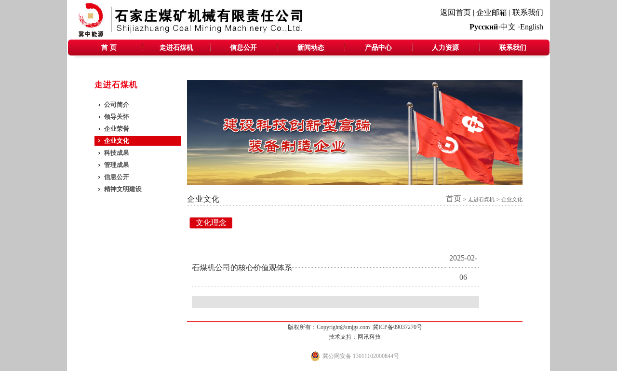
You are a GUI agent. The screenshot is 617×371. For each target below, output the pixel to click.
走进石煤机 (176, 47)
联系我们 (527, 12)
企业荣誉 (116, 128)
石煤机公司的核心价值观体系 (242, 267)
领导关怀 (116, 116)
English (531, 27)
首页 (453, 198)
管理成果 (116, 164)
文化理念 (211, 223)
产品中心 (378, 47)
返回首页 (455, 12)
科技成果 (116, 152)
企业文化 (116, 140)
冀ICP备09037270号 (397, 327)
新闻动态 (310, 47)
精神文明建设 (123, 188)
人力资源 (445, 47)
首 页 (109, 47)
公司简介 (116, 104)
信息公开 (243, 47)
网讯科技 (369, 336)
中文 (508, 27)
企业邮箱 (491, 12)
